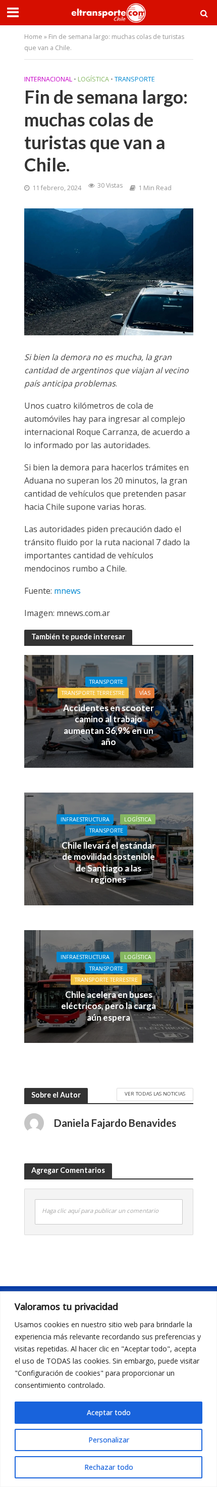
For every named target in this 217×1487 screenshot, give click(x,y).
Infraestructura (85, 818)
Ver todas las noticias (155, 1093)
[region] (108, 1389)
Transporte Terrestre (93, 692)
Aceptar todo (109, 1412)
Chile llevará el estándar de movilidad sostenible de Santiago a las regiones (108, 862)
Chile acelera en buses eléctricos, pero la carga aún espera (108, 1005)
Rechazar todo (108, 1467)
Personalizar (108, 1440)
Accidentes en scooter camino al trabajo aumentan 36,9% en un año (108, 724)
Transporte (135, 79)
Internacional (48, 79)
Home (33, 36)
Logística (93, 79)
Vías (144, 692)
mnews (67, 590)
